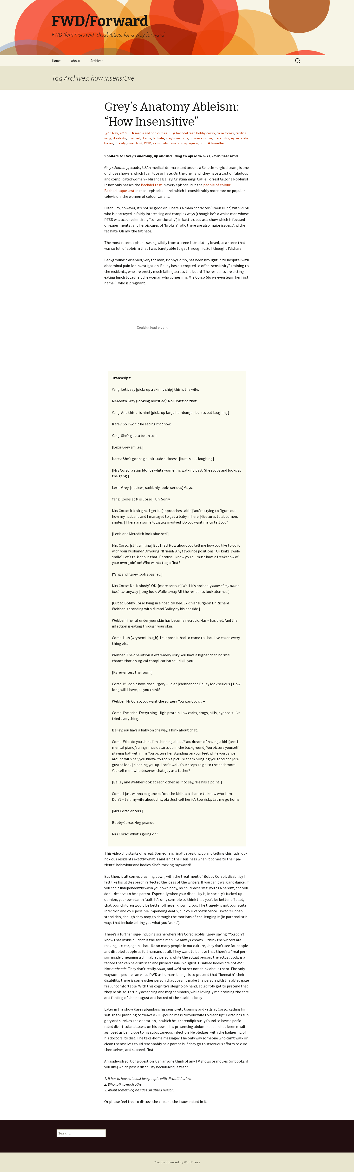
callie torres (225, 133)
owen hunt (134, 143)
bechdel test (185, 133)
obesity (120, 143)
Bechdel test (151, 184)
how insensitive (201, 138)
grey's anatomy (177, 138)
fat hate (158, 138)
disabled (134, 138)
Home (56, 60)
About (75, 60)
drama (146, 138)
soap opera (189, 143)
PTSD (147, 143)
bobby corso (205, 133)
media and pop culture (151, 133)
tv (200, 143)
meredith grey (224, 138)
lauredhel (217, 143)
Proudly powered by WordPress (177, 1162)
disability (119, 138)
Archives (97, 60)
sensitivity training (166, 143)
